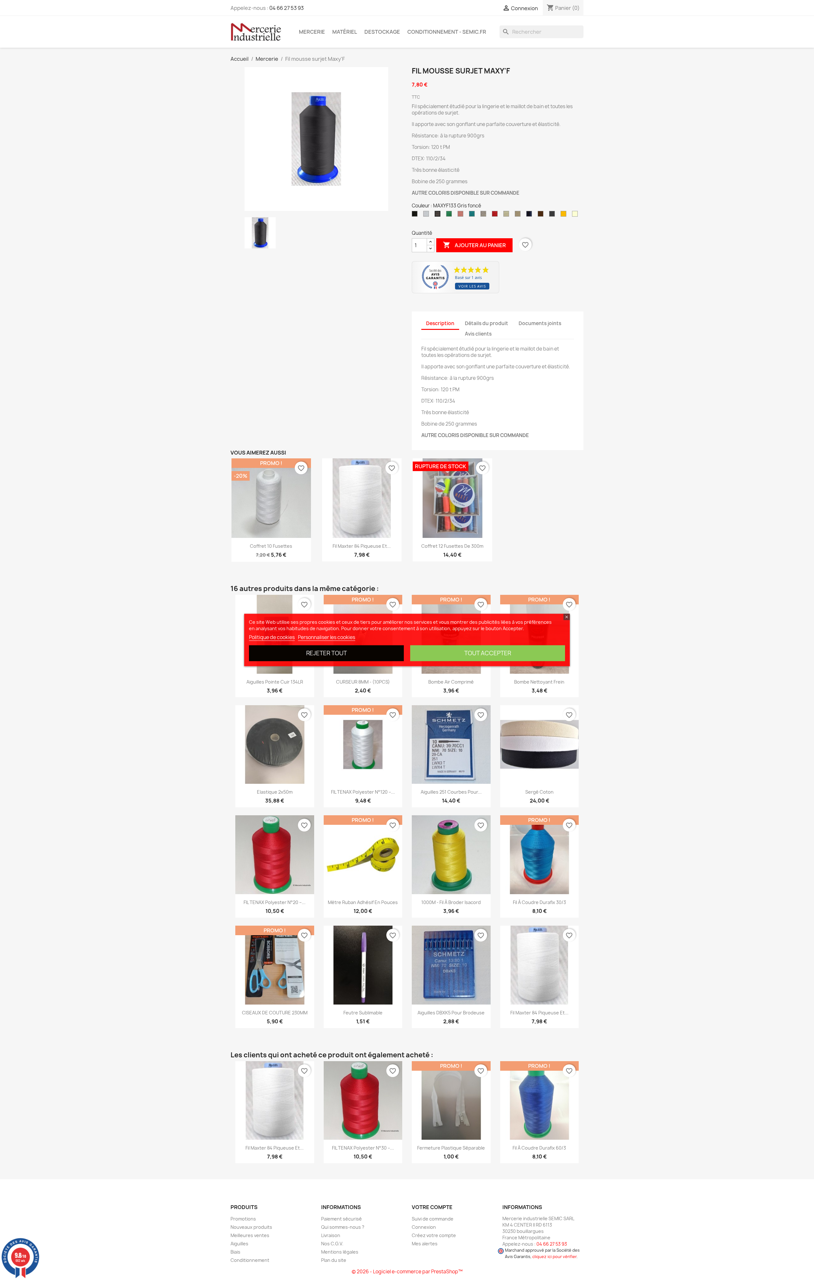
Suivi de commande (432, 1219)
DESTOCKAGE (382, 31)
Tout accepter (487, 653)
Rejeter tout (326, 653)
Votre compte (432, 1207)
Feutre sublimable (363, 1013)
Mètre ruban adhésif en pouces (363, 902)
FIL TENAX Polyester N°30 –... (363, 1148)
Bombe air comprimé (451, 682)
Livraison (330, 1235)
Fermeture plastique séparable (451, 1148)
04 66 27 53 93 (286, 7)
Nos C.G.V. (332, 1244)
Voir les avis (472, 286)
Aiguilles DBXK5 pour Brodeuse (451, 1013)
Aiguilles (239, 1244)
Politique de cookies (272, 637)
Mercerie (312, 31)
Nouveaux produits (251, 1227)
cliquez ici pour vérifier (554, 1256)
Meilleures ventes (250, 1235)
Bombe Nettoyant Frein (539, 682)
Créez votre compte (434, 1235)
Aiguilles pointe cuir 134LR (274, 682)
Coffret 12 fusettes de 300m (452, 546)
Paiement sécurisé (341, 1219)
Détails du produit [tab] (486, 323)
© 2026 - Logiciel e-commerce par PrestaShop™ (407, 1271)
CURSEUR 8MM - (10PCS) (363, 682)
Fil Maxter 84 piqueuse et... (362, 546)
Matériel (344, 31)
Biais (235, 1252)
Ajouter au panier (474, 245)
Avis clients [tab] (478, 333)
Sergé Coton (539, 792)
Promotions (243, 1219)
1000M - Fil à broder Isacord (451, 902)
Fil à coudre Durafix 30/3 (539, 902)
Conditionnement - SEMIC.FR (446, 31)
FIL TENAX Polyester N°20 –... (275, 902)
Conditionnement (250, 1260)
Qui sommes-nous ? (342, 1227)
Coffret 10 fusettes (271, 546)
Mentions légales (339, 1252)
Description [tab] (440, 323)
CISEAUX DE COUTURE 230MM (274, 1013)
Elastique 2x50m (275, 792)
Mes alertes (425, 1244)
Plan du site (333, 1260)
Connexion (424, 1227)
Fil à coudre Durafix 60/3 (539, 1148)
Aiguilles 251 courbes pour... (451, 792)
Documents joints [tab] (540, 323)
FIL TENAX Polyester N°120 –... (363, 792)
